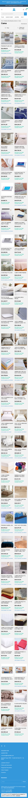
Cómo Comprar (4, 770)
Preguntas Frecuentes (6, 767)
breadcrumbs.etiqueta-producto (11, 20)
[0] (26, 9)
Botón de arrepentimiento (9, 787)
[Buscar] (25, 13)
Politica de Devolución (6, 765)
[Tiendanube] (6, 792)
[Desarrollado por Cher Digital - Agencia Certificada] (6, 790)
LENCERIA (17, 17)
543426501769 (5, 750)
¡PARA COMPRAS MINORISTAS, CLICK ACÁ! (14, 5)
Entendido (18, 795)
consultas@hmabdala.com (7, 755)
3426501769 (4, 753)
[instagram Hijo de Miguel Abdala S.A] (1, 746)
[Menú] (1, 9)
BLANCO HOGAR (9, 17)
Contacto (3, 772)
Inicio (2, 20)
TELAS (2, 17)
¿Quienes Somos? (5, 762)
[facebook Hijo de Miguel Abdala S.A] (4, 746)
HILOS (22, 17)
